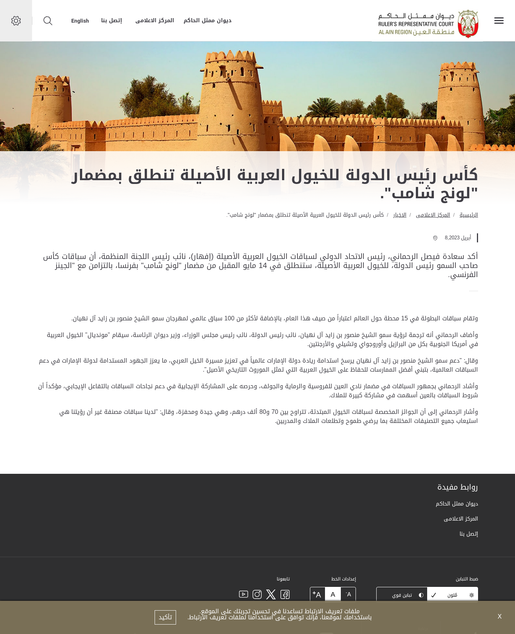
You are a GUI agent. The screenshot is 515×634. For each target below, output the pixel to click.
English (80, 20)
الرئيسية (469, 215)
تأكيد (165, 617)
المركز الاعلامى (154, 20)
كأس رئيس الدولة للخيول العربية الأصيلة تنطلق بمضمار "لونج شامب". (305, 215)
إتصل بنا (111, 20)
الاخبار (399, 215)
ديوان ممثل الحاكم (207, 20)
